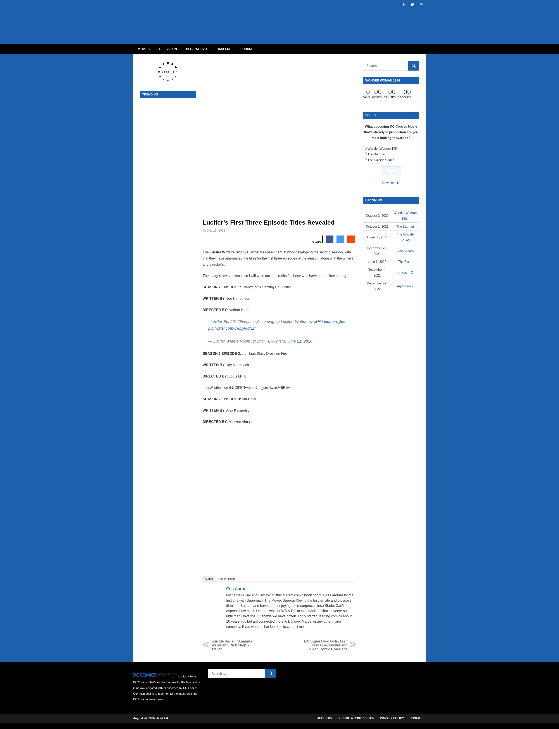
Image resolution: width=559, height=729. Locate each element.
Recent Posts (227, 578)
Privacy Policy (392, 718)
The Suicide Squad (380, 160)
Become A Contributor (356, 718)
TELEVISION (168, 49)
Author (209, 578)
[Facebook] (345, 589)
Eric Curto (235, 589)
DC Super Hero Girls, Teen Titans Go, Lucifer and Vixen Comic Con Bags (326, 645)
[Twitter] (351, 589)
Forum (246, 49)
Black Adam (405, 251)
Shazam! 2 (405, 272)
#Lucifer (215, 321)
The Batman (376, 154)
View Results (391, 183)
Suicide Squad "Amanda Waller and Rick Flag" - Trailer (231, 645)
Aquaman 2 (405, 286)
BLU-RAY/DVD (196, 49)
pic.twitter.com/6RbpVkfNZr (232, 328)
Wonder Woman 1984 (383, 148)
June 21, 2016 (299, 341)
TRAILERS (223, 49)
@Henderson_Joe (329, 321)
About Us (324, 718)
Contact (416, 718)
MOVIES (144, 49)
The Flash (405, 261)
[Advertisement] (296, 18)
